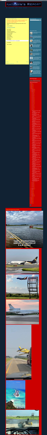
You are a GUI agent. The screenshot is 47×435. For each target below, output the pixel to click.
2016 (31, 198)
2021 (31, 85)
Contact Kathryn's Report (11, 7)
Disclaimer (16, 7)
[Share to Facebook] (18, 40)
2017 (31, 197)
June (32, 191)
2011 (31, 203)
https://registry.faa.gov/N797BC (11, 27)
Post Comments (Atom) (11, 63)
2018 (31, 88)
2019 (31, 87)
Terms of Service (25, 7)
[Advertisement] (23, 13)
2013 (31, 201)
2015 (31, 199)
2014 (31, 200)
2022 (31, 84)
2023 (31, 83)
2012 (31, 202)
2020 (31, 86)
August (32, 189)
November (32, 90)
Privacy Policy (20, 7)
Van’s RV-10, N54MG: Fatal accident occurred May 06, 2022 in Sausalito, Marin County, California (37, 50)
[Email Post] (15, 40)
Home (6, 7)
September (32, 188)
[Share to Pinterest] (19, 40)
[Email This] (16, 40)
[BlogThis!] (17, 40)
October (32, 91)
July (31, 190)
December (32, 89)
